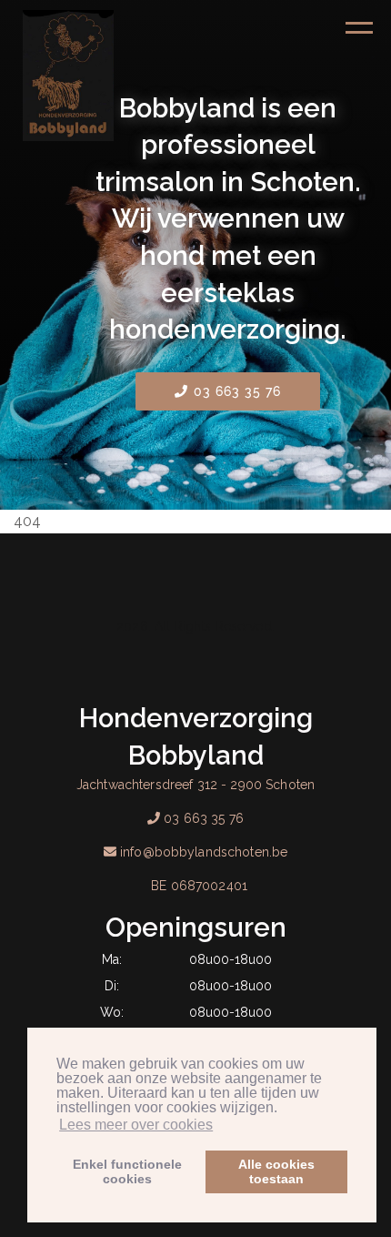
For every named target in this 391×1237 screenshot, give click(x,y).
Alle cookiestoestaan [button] (276, 1171)
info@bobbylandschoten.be (203, 852)
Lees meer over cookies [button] (136, 1124)
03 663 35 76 (235, 391)
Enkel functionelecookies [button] (127, 1171)
